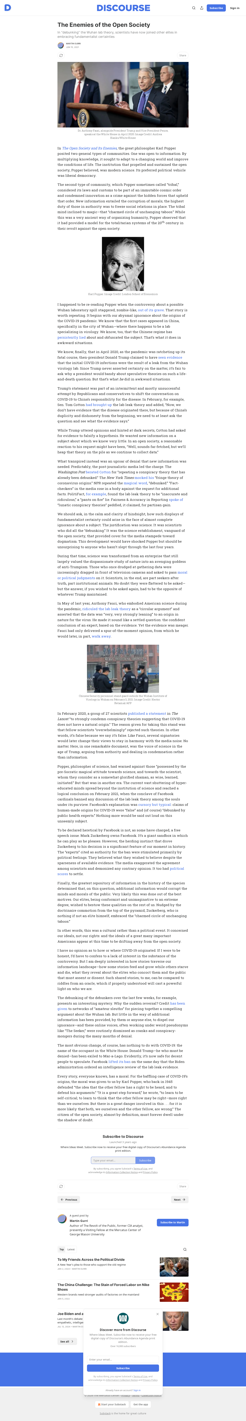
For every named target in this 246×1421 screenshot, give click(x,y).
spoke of (176, 499)
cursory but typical (154, 804)
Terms (135, 1395)
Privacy (125, 1395)
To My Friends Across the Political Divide (91, 1260)
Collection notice (152, 1395)
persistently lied (71, 337)
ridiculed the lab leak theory (106, 609)
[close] (157, 1314)
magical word (135, 483)
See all (64, 1341)
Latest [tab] (71, 1249)
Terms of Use (140, 1376)
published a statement (147, 713)
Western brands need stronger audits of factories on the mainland (98, 1294)
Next (177, 1199)
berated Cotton (98, 472)
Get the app (140, 1404)
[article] (123, 1267)
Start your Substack (113, 1404)
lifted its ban (120, 1061)
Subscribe (216, 8)
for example (96, 494)
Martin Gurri (73, 43)
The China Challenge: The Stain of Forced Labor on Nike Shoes (103, 1287)
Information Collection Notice (122, 1380)
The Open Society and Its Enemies (89, 148)
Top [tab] (62, 1249)
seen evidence (170, 357)
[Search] (193, 8)
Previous (71, 1199)
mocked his (144, 477)
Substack (105, 1413)
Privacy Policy (150, 1380)
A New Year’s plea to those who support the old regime (91, 1264)
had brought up (99, 404)
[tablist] (67, 1249)
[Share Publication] (201, 8)
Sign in (235, 8)
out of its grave (151, 310)
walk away (101, 636)
